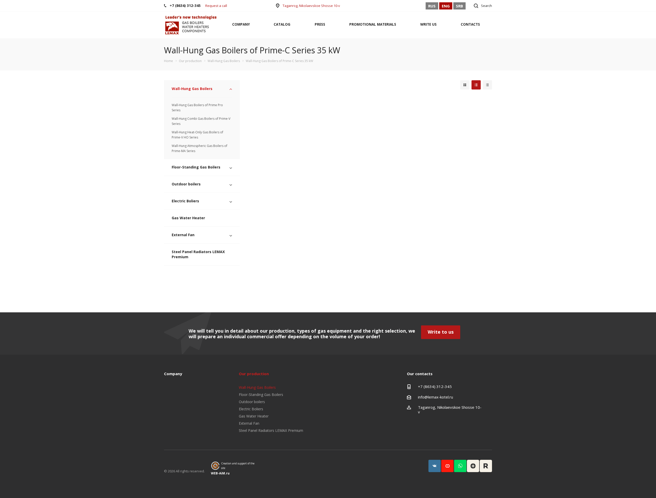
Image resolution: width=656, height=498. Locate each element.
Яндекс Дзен (473, 466)
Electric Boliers (185, 200)
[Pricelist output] (487, 84)
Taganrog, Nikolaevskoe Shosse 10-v (311, 5)
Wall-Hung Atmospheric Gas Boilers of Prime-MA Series (199, 148)
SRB (459, 5)
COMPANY (241, 24)
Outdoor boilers (186, 184)
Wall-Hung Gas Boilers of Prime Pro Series (197, 107)
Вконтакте (434, 466)
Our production (254, 373)
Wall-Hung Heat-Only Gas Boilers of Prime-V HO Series (197, 135)
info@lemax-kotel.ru (435, 397)
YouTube (447, 466)
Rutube (486, 466)
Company (173, 373)
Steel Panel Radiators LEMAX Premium (198, 254)
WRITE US (428, 24)
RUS (432, 5)
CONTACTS (470, 24)
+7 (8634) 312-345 (435, 386)
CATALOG (282, 24)
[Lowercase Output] (476, 84)
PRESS (320, 24)
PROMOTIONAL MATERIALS (372, 24)
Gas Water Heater (188, 217)
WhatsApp (460, 466)
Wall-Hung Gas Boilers (192, 88)
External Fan (183, 234)
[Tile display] (464, 84)
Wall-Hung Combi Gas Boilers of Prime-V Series (201, 121)
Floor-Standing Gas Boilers (196, 167)
